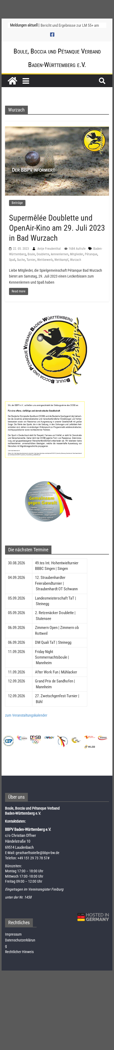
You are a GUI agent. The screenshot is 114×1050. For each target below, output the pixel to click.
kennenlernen (59, 254)
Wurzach (75, 260)
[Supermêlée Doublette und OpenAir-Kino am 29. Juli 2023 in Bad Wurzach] (57, 161)
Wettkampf (61, 260)
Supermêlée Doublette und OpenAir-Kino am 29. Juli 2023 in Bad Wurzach (57, 228)
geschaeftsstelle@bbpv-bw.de (37, 853)
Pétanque (91, 254)
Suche (21, 260)
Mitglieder (76, 254)
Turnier (31, 260)
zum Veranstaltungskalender (26, 715)
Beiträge (17, 203)
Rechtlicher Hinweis (19, 952)
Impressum (13, 934)
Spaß (12, 260)
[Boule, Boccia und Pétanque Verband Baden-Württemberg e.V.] (12, 80)
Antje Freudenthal (49, 249)
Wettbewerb (45, 260)
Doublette (43, 254)
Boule (31, 254)
